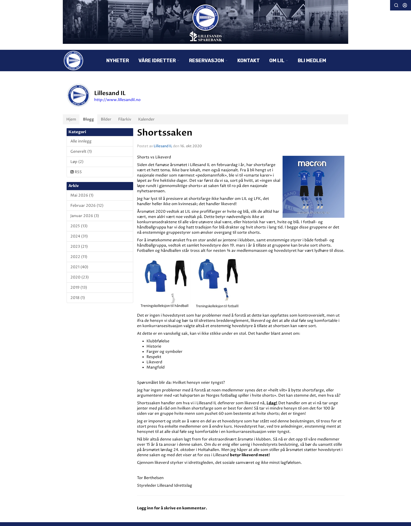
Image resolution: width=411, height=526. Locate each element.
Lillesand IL (163, 146)
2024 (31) (79, 236)
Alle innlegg (81, 141)
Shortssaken (164, 133)
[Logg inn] (405, 5)
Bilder (106, 119)
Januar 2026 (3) (84, 215)
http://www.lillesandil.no (117, 99)
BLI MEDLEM (312, 60)
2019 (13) (78, 287)
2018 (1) (77, 297)
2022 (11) (78, 256)
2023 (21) (79, 246)
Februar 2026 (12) (86, 205)
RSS (78, 172)
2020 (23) (79, 277)
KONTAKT (248, 60)
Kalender (146, 119)
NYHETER (117, 60)
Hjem (71, 119)
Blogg (88, 119)
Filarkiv (124, 119)
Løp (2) (76, 161)
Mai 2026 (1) (81, 195)
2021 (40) (79, 267)
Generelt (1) (81, 151)
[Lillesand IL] (205, 22)
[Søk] (396, 5)
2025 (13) (79, 226)
